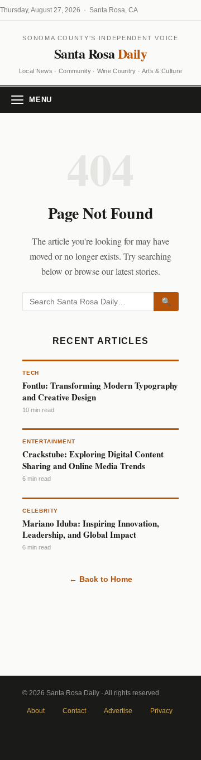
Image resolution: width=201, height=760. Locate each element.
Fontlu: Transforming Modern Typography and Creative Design (100, 391)
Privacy (161, 711)
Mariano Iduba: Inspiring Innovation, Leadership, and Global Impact (90, 529)
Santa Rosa (100, 53)
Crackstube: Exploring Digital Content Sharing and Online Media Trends (93, 459)
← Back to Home (100, 579)
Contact (74, 711)
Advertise (118, 711)
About (36, 711)
